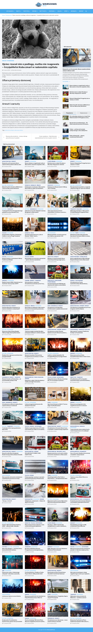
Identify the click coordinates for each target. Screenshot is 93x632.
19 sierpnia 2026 (7, 334)
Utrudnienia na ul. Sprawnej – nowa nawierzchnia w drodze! (57, 620)
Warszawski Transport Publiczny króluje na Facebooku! (79, 332)
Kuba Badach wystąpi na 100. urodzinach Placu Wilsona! (78, 525)
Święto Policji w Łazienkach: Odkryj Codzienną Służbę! (12, 259)
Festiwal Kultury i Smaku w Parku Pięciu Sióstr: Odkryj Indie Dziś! (34, 573)
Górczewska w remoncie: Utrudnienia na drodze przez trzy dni (34, 284)
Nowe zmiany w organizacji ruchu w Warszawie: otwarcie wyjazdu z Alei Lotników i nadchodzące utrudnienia (80, 87)
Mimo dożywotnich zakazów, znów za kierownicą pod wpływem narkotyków (34, 526)
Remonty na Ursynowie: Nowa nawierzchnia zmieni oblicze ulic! (11, 164)
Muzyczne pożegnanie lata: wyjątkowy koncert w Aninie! (78, 405)
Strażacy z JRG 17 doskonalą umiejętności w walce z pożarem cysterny (57, 526)
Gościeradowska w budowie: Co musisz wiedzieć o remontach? (11, 308)
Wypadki (32, 256)
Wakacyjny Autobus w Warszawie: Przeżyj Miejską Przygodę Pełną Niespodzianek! (79, 212)
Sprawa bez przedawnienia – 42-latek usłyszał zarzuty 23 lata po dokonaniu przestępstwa (79, 124)
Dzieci (81, 499)
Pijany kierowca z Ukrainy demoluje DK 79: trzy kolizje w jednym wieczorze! (58, 380)
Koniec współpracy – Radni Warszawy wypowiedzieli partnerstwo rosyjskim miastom (46, 137)
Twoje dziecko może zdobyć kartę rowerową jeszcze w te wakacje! (79, 430)
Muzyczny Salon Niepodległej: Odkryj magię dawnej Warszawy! (11, 332)
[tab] (69, 113)
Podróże (27, 280)
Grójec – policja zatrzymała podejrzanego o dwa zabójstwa (78, 130)
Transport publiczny (76, 209)
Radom (12, 130)
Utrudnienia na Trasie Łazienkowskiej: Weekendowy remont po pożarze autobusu (78, 284)
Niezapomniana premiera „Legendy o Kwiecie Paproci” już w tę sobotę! (80, 187)
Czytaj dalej (65, 81)
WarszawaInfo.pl (51, 629)
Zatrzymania (60, 377)
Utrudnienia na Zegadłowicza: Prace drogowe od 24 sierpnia (80, 308)
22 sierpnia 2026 (7, 166)
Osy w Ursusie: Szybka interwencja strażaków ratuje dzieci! (80, 454)
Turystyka (26, 11)
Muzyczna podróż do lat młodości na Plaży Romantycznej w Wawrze (35, 597)
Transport (10, 209)
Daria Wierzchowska (16, 70)
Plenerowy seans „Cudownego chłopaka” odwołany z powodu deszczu (10, 574)
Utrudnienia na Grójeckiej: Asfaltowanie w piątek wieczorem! (57, 308)
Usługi (59, 11)
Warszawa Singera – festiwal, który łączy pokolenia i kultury (12, 549)
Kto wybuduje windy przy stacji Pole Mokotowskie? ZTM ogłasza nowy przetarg (80, 118)
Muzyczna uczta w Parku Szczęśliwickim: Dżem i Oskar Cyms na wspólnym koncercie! (80, 356)
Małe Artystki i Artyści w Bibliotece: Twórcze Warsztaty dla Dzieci (80, 105)
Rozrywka (51, 11)
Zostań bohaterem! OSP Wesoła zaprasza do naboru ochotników (57, 284)
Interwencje (83, 451)
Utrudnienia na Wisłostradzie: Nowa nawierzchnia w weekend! (12, 405)
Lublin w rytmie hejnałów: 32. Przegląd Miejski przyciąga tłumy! (57, 355)
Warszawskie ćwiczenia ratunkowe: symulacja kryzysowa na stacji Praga (12, 478)
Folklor (4, 232)
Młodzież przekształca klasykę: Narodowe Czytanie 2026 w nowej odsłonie (80, 236)
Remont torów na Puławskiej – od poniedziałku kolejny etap (11, 379)
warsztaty (50, 185)
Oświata (39, 185)
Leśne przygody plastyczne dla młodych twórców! (34, 405)
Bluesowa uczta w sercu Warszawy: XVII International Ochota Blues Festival (57, 502)
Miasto (18, 11)
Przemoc (32, 426)
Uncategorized (52, 232)
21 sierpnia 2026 (7, 214)
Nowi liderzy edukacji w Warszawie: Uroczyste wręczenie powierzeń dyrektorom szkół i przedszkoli (35, 309)
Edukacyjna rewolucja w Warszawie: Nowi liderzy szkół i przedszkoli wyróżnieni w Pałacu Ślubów (35, 188)
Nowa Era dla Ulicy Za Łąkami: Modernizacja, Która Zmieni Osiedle (12, 454)
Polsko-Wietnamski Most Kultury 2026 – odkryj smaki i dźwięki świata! (11, 526)
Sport (66, 11)
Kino (3, 570)
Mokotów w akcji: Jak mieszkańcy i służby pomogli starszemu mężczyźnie (34, 382)
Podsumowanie (74, 329)
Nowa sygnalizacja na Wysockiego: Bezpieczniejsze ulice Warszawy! (80, 259)
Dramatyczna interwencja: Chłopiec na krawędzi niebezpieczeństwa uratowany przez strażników (80, 502)
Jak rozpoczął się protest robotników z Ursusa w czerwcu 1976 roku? (57, 212)
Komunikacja (33, 209)
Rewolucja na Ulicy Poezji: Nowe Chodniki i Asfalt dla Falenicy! (57, 573)
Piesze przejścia (74, 256)
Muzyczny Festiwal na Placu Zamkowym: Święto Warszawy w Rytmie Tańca (79, 621)
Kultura (4, 185)
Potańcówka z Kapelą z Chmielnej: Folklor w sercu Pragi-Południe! (11, 235)
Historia (4, 209)
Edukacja (27, 185)
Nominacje (33, 185)
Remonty (13, 161)
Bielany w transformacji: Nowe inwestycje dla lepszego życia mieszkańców (56, 260)
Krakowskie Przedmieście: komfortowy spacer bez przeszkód (12, 620)
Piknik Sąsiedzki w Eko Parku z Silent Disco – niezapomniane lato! (57, 477)
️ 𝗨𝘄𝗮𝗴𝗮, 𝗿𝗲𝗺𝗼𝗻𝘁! (7, 501)
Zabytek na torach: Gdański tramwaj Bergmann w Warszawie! (35, 211)
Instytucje (43, 11)
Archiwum (73, 11)
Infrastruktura (6, 161)
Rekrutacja (51, 280)
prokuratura (7, 130)
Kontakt (81, 11)
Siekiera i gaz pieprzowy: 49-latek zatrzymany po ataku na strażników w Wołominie (35, 429)
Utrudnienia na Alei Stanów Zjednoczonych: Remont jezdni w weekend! (57, 333)
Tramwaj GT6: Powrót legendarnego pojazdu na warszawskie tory (12, 211)
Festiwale (4, 546)
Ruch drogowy (79, 280)
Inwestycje (51, 256)
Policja (4, 256)
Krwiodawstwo (29, 499)
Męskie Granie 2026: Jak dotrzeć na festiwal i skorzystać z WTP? (12, 283)
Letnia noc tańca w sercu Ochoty (11, 596)
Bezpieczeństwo (29, 377)
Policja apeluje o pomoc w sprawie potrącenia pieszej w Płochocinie (34, 477)
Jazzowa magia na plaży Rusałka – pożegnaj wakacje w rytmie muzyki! (35, 332)
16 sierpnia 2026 (75, 575)
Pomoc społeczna (38, 377)
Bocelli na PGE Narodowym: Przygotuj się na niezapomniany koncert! (34, 550)
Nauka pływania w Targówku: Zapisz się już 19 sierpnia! (58, 597)
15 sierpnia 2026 (30, 623)
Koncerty (4, 280)
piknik (49, 475)
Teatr (76, 232)
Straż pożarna (52, 161)
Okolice (4, 60)
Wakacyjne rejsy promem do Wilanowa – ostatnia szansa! (78, 597)
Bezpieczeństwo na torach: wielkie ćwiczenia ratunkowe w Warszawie (57, 454)
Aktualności (9, 11)
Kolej (63, 451)
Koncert (72, 402)
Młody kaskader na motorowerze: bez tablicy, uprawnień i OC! (57, 235)
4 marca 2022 (6, 70)
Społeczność (57, 280)
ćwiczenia (59, 451)
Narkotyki (27, 523)
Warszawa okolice (19, 130)
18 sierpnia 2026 (75, 407)
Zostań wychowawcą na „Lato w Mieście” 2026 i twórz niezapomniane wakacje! (34, 236)
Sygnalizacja (83, 256)
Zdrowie (34, 11)
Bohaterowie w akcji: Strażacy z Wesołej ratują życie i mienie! (78, 92)
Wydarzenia (10, 60)
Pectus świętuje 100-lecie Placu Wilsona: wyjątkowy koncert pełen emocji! (34, 621)
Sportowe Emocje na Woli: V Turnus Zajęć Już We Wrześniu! (57, 405)
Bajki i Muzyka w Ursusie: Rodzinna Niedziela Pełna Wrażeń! (57, 549)
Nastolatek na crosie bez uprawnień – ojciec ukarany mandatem (35, 259)
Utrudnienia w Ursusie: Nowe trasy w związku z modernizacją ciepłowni (58, 428)
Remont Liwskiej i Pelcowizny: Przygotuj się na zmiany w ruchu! (34, 355)
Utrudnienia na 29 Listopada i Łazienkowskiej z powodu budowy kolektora (80, 380)
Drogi (49, 305)
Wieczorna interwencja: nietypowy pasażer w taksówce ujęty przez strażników (80, 550)
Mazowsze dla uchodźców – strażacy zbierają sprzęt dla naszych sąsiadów (16, 137)
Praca (32, 232)
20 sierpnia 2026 (75, 261)
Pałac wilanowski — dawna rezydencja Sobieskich (77, 136)
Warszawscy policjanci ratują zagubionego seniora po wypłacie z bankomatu (80, 574)
